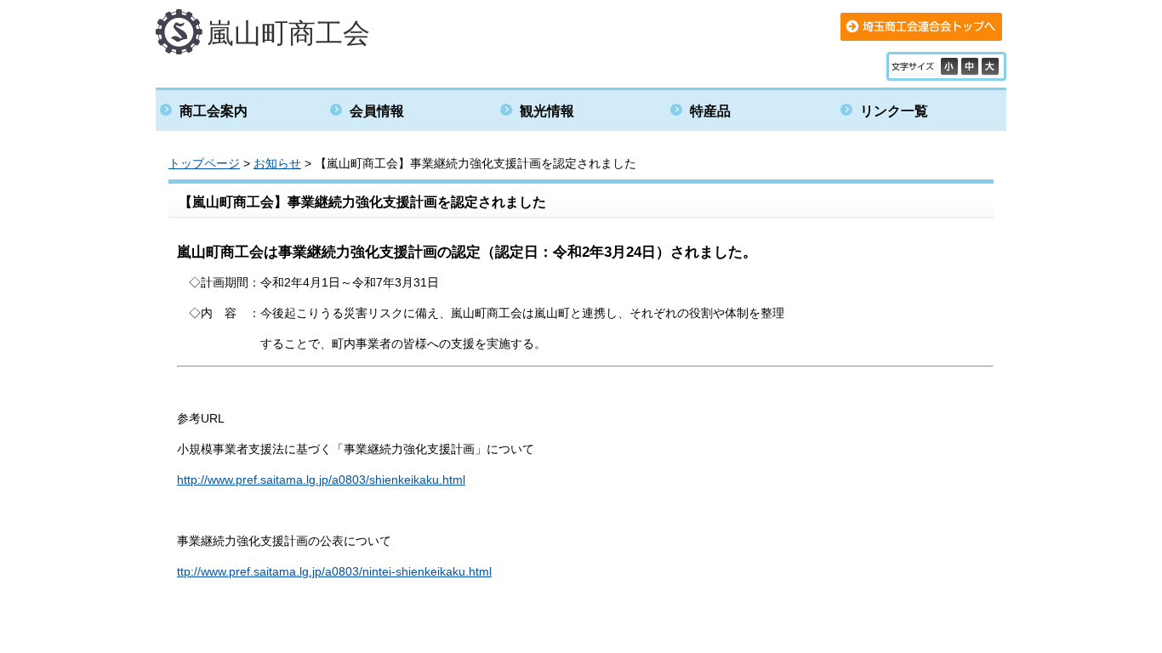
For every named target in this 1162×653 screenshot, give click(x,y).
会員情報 (377, 111)
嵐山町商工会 (288, 33)
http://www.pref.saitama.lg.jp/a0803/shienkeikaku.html (321, 479)
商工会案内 (213, 111)
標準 (971, 66)
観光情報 (547, 111)
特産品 (710, 111)
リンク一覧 (894, 111)
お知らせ (277, 163)
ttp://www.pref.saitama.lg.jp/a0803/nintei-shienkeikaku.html (334, 571)
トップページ (204, 163)
